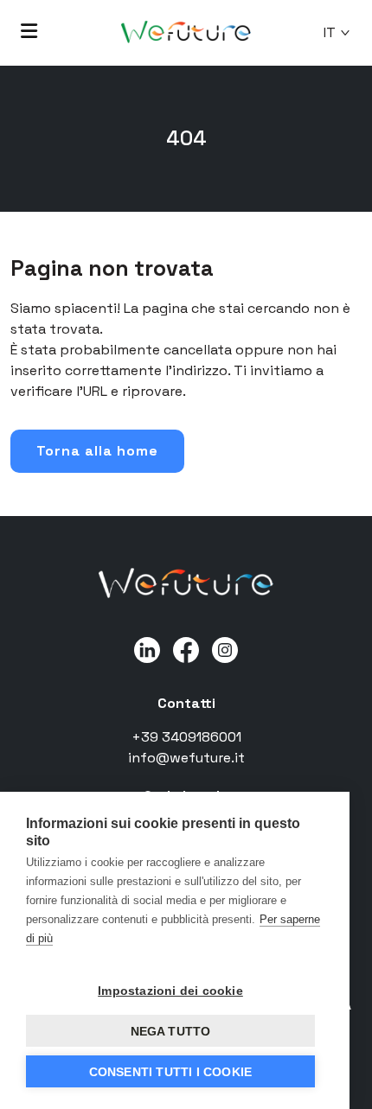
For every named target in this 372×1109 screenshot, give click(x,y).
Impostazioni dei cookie (170, 990)
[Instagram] (225, 649)
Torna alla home (97, 451)
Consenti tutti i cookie (171, 1072)
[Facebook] (186, 649)
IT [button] (330, 32)
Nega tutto (171, 1031)
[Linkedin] (147, 649)
